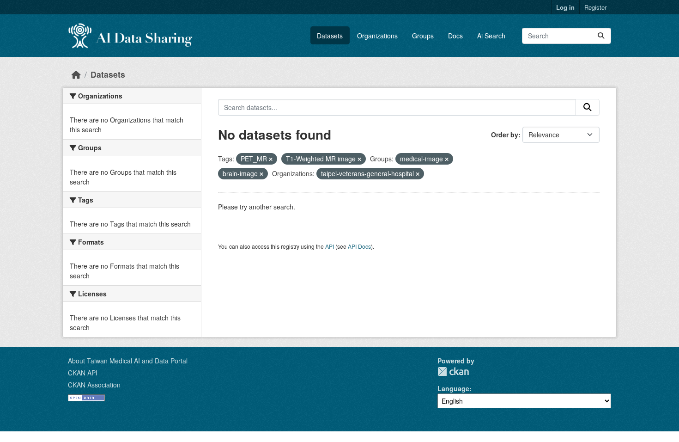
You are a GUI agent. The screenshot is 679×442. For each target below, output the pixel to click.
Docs (455, 35)
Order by (504, 134)
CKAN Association (94, 384)
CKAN (453, 371)
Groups (423, 35)
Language (453, 388)
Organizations (377, 35)
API (329, 246)
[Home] (76, 74)
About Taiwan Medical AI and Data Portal (128, 360)
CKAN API (82, 372)
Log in (565, 7)
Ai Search (491, 35)
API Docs (359, 246)
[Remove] (271, 159)
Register (595, 7)
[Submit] (601, 36)
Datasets (330, 35)
